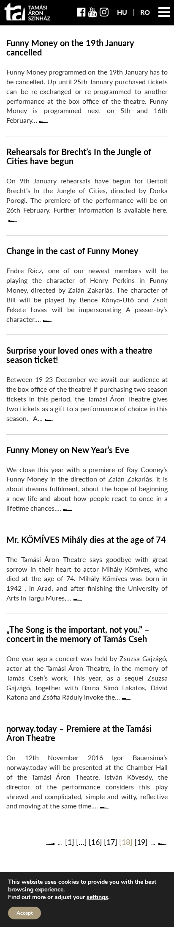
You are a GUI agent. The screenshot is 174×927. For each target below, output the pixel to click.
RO (145, 12)
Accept (24, 913)
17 (110, 842)
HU (123, 12)
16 (95, 842)
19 (141, 842)
